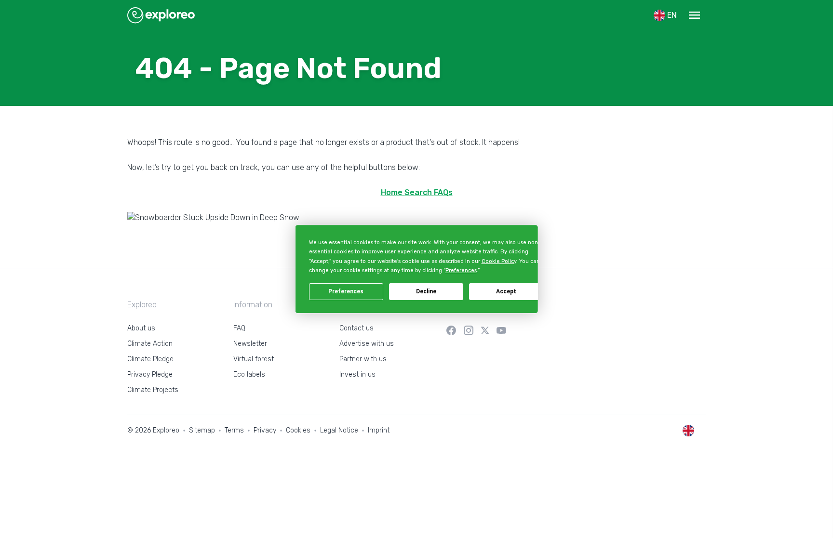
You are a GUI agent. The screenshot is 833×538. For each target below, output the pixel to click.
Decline (426, 291)
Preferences (345, 291)
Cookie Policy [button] (498, 261)
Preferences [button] (460, 270)
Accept (506, 291)
